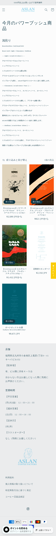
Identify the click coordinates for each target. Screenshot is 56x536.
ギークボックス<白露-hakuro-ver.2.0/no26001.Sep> (14, 328)
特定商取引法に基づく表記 (18, 490)
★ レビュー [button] (53, 271)
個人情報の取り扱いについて (19, 484)
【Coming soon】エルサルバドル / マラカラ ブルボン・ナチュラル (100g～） (14, 271)
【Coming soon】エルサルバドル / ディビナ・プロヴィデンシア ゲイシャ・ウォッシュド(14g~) (42, 211)
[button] (3, 10)
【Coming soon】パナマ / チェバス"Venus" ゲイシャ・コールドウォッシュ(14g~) (14, 210)
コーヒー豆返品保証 (15, 497)
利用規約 (9, 477)
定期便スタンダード (41, 269)
